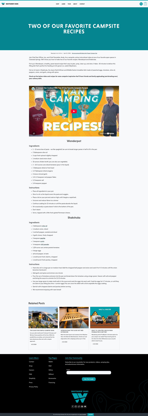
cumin (42, 241)
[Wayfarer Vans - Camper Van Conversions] (9, 4)
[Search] (141, 3)
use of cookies (82, 414)
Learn (63, 4)
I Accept (90, 414)
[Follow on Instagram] (75, 406)
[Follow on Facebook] (72, 406)
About (75, 4)
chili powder (45, 244)
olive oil (44, 226)
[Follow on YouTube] (85, 406)
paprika (42, 238)
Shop (57, 4)
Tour (69, 4)
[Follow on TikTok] (79, 406)
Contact (82, 4)
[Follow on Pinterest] (82, 406)
